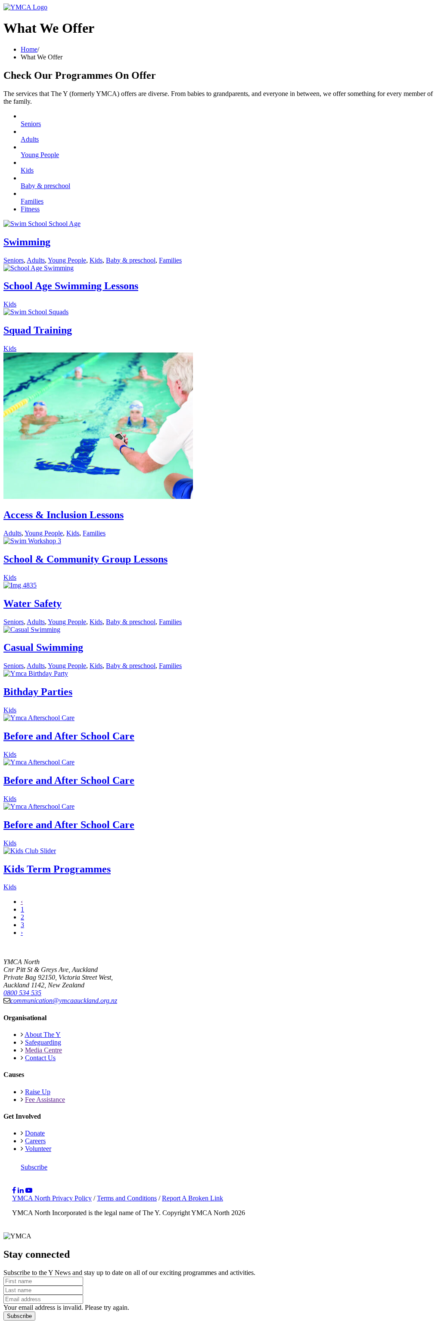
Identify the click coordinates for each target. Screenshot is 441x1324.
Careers (35, 1141)
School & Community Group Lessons (85, 559)
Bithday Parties (37, 691)
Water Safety (32, 603)
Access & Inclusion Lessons (63, 514)
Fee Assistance (45, 1099)
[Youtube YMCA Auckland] (28, 1190)
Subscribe (34, 1167)
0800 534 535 (22, 992)
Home (29, 49)
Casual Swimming (43, 647)
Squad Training (37, 330)
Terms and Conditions (127, 1198)
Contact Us (40, 1057)
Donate (35, 1133)
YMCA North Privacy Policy (52, 1198)
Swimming (26, 241)
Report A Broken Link (192, 1198)
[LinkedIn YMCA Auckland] (21, 1190)
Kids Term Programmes (57, 869)
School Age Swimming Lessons (70, 285)
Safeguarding (43, 1042)
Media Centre (43, 1050)
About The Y (43, 1034)
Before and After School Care (68, 736)
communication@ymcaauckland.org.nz (63, 1000)
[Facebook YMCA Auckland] (14, 1190)
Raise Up (37, 1091)
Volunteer (38, 1148)
